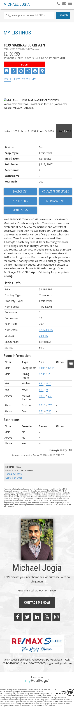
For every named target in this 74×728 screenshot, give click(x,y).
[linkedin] (37, 617)
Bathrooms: (12, 419)
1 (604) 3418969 (13, 474)
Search (63, 15)
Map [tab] (34, 79)
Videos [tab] (26, 79)
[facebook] (18, 617)
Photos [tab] (16, 79)
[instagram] (56, 617)
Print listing (20, 210)
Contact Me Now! (37, 602)
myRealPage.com (37, 680)
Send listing (20, 201)
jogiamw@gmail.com (59, 663)
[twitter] (27, 617)
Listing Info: (12, 282)
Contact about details (55, 191)
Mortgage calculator (55, 201)
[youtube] (47, 617)
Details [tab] (7, 79)
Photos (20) (20, 191)
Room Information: (17, 355)
